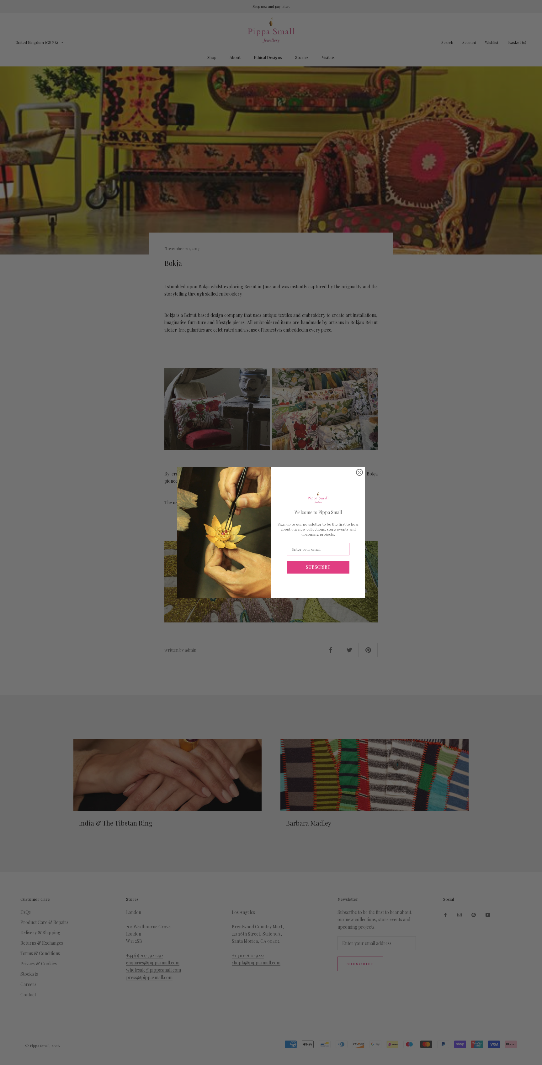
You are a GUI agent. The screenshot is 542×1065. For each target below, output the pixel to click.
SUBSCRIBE (318, 567)
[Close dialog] (359, 472)
